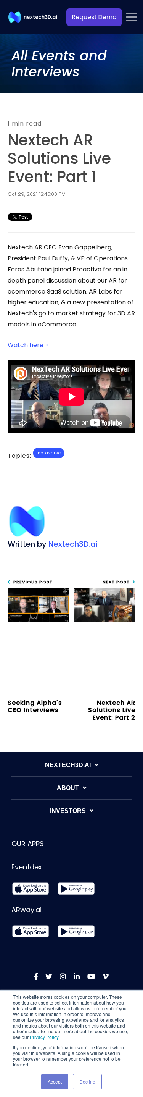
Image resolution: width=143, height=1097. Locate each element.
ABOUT (68, 788)
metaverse (48, 453)
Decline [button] (87, 1081)
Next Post (117, 582)
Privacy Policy (44, 1037)
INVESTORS (68, 811)
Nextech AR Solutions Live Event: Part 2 (111, 710)
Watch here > (28, 345)
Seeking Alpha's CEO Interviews (35, 706)
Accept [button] (55, 1081)
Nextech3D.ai (73, 544)
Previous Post (32, 582)
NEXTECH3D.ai (68, 765)
